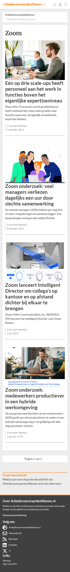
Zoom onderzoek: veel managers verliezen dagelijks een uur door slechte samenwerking (29, 194)
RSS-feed (12, 539)
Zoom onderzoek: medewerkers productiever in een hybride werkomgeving (34, 398)
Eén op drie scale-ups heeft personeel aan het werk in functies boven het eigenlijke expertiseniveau (34, 91)
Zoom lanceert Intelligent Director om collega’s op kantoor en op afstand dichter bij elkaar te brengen (33, 296)
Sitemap (7, 560)
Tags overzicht (10, 563)
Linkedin (12, 544)
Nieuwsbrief (14, 533)
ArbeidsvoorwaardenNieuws (19, 14)
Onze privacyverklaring (14, 515)
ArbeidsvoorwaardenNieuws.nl (24, 527)
